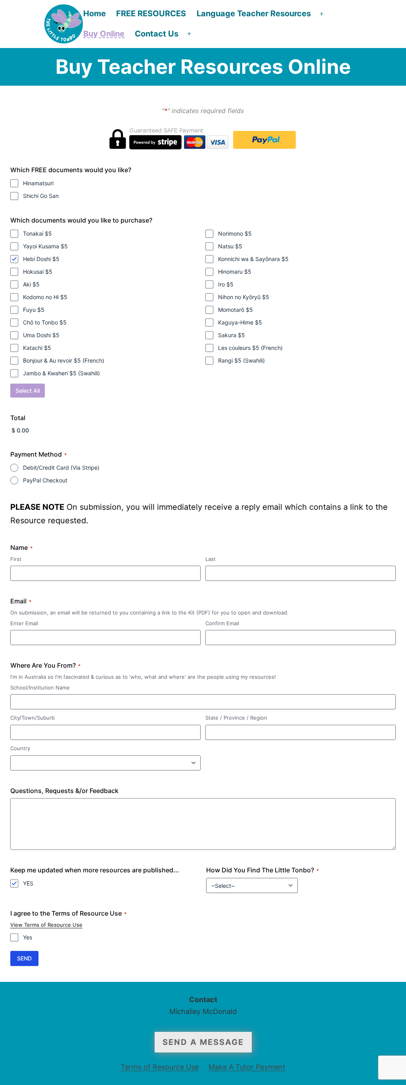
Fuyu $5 (33, 309)
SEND (24, 958)
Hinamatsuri (38, 183)
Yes (27, 937)
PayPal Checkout (45, 480)
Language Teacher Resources (254, 13)
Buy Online (103, 33)
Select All (27, 390)
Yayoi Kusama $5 (45, 246)
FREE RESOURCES (151, 13)
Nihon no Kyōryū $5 (243, 297)
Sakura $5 (231, 335)
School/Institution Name (40, 687)
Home (94, 13)
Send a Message (203, 1042)
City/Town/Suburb (32, 717)
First (15, 559)
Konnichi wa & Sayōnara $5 (253, 258)
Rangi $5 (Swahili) (241, 360)
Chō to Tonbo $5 (45, 322)
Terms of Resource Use (160, 1067)
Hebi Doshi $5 (41, 258)
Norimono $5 (235, 233)
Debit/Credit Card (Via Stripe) (61, 467)
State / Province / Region (236, 717)
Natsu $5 (230, 246)
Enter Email (24, 623)
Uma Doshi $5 (41, 335)
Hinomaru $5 (234, 271)
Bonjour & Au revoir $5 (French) (63, 360)
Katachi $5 (37, 347)
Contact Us (156, 33)
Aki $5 (31, 284)
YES (28, 883)
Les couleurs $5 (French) (250, 347)
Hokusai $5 (37, 271)
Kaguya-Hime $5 (240, 322)
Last (210, 559)
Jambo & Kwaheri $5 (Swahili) (61, 373)
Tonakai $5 (37, 233)
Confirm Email (222, 623)
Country (20, 748)
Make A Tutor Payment (247, 1067)
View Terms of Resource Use (46, 925)
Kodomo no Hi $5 (45, 297)
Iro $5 (226, 284)
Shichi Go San (41, 195)
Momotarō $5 (235, 309)
